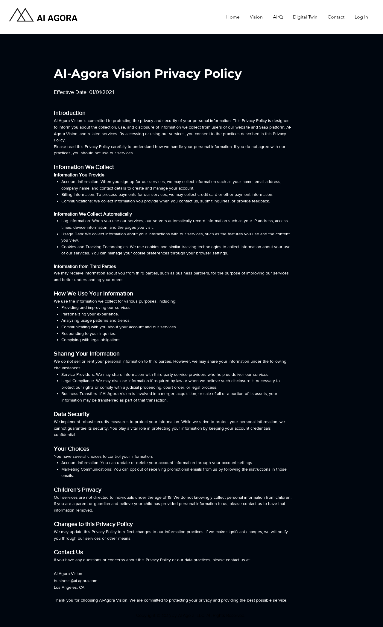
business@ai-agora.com (75, 580)
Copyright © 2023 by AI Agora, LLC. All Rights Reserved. (191, 615)
